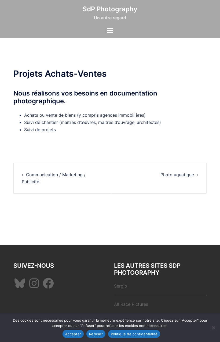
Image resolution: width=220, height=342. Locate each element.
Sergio (120, 286)
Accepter (73, 334)
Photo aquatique (177, 174)
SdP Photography (110, 9)
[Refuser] (213, 327)
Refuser (96, 334)
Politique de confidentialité (134, 334)
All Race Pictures (131, 304)
